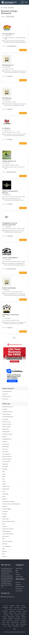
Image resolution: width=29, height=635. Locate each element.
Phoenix (11, 607)
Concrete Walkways (6, 546)
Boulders (4, 484)
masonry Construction (7, 434)
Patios (3, 491)
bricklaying (4, 469)
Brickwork (4, 436)
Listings (5, 7)
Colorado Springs (14, 622)
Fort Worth (24, 611)
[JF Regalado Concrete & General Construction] (6, 217)
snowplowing (5, 419)
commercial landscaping (7, 416)
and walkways (5, 494)
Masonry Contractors (7, 456)
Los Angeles (11, 605)
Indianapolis (12, 611)
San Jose (11, 609)
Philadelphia (5, 607)
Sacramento (9, 620)
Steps (3, 548)
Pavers (3, 474)
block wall (4, 526)
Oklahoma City (11, 616)
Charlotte (5, 613)
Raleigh (3, 624)
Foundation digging (6, 509)
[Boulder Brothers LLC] (6, 155)
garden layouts (5, 536)
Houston (23, 605)
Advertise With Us (20, 586)
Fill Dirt (3, 481)
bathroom (4, 499)
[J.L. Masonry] (6, 122)
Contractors (9, 76)
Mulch (3, 476)
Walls (3, 553)
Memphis (17, 615)
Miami (12, 624)
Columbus (18, 611)
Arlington (22, 626)
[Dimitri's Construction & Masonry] (6, 185)
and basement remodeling (8, 501)
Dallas (6, 609)
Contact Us (18, 584)
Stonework (4, 409)
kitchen (4, 496)
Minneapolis (23, 624)
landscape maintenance (7, 406)
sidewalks (4, 516)
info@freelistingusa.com (8, 596)
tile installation (5, 446)
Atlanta (7, 622)
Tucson (23, 618)
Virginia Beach (23, 622)
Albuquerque (18, 618)
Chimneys (4, 556)
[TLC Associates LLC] (6, 27)
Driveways (4, 514)
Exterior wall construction (8, 529)
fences (3, 524)
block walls (4, 543)
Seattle (10, 613)
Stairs (3, 471)
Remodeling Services (6, 439)
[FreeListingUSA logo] (9, 2)
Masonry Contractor (6, 424)
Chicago (17, 605)
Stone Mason (5, 466)
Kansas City (16, 620)
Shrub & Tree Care (6, 421)
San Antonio (17, 607)
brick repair (4, 449)
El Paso (19, 613)
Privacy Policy (19, 590)
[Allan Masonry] (6, 92)
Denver (15, 613)
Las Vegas (18, 616)
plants (3, 538)
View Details (23, 50)
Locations (18, 574)
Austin (15, 609)
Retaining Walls (5, 489)
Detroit (24, 613)
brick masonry (5, 451)
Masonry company (6, 426)
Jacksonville (20, 609)
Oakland (17, 624)
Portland (4, 616)
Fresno (4, 620)
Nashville (23, 615)
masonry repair (5, 444)
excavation (4, 506)
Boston (12, 615)
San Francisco (5, 611)
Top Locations (19, 568)
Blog (17, 570)
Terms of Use (19, 588)
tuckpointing (5, 464)
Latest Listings (19, 576)
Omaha (8, 624)
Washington (6, 615)
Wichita (9, 626)
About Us (18, 582)
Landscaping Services (11, 46)
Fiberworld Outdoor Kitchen (8, 521)
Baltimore (24, 616)
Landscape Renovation (7, 411)
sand (3, 479)
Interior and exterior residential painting (11, 504)
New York (5, 605)
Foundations (5, 511)
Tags (17, 572)
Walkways (4, 551)
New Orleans (15, 626)
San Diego (23, 607)
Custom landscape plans (7, 533)
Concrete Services (6, 454)
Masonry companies (6, 459)
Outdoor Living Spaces (7, 541)
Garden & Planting (6, 414)
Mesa (3, 622)
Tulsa (5, 626)
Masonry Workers (6, 431)
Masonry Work (5, 429)
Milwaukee (11, 618)
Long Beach (23, 620)
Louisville (5, 618)
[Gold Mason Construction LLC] (6, 308)
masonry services (6, 461)
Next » (14, 337)
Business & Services (11, 172)
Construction (10, 236)
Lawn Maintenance (6, 531)
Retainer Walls (5, 518)
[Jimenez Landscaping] (6, 281)
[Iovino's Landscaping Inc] (6, 251)
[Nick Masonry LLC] (6, 59)
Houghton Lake (5, 486)
